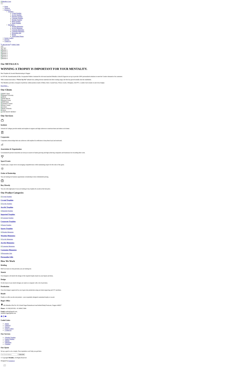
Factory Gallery (8, 38)
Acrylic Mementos (17, 28)
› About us (7, 325)
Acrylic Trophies (16, 15)
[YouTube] (5, 316)
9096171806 (15, 44)
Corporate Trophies (17, 18)
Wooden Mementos (17, 26)
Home (6, 6)
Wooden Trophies (17, 20)
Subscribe (21, 354)
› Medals (6, 341)
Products (7, 10)
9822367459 (6, 44)
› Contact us (7, 330)
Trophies (11, 11)
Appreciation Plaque (18, 36)
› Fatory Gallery (9, 328)
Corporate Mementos (18, 30)
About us (7, 8)
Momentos (11, 25)
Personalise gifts (16, 33)
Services (6, 39)
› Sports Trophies (9, 339)
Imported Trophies (17, 16)
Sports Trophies (16, 23)
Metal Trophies (16, 21)
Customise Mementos (18, 31)
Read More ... (5, 86)
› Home (6, 324)
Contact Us (7, 41)
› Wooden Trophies (10, 337)
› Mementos (7, 342)
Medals (14, 35)
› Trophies (7, 344)
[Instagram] (3, 316)
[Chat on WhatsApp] (2, 365)
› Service (7, 327)
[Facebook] (1, 316)
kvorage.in (11, 361)
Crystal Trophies (16, 13)
